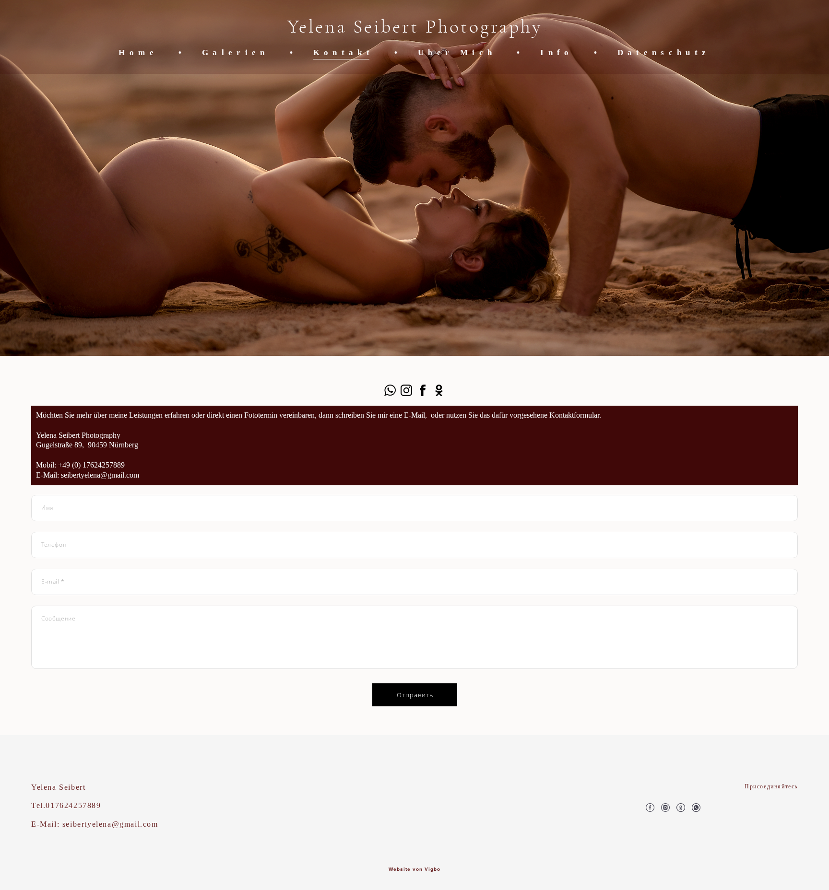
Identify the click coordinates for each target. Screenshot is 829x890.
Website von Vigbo (414, 869)
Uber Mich (457, 52)
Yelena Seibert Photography (414, 26)
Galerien (235, 52)
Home (137, 52)
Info (556, 52)
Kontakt (343, 52)
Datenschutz (664, 52)
